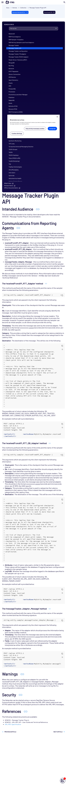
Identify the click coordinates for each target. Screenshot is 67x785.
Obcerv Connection (14, 74)
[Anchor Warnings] (22, 674)
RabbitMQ (11, 100)
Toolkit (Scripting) (14, 161)
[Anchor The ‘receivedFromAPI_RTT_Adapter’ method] (46, 283)
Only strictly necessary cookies (35, 128)
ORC (10, 86)
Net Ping (11, 65)
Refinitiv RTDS (13, 106)
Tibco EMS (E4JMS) (14, 158)
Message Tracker (14, 45)
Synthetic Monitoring (15, 141)
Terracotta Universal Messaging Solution (21, 146)
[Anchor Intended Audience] (37, 209)
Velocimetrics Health (15, 178)
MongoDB (11, 63)
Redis (10, 103)
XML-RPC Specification (13, 724)
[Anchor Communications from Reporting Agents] (18, 228)
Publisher (11, 97)
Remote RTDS (13, 109)
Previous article (10, 732)
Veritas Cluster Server (15, 181)
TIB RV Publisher (14, 155)
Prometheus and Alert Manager (18, 94)
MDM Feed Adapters (15, 36)
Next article (58, 732)
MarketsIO (12, 34)
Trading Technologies (15, 167)
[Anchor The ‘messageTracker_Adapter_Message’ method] (49, 608)
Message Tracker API (15, 48)
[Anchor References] (25, 711)
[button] (62, 780)
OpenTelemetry (13, 80)
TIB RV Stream (13, 149)
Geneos (14, 7)
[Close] (57, 117)
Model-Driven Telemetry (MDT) (18, 60)
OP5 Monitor (12, 77)
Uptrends (11, 175)
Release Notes (8, 185)
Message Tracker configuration (18, 51)
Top (10, 164)
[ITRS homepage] (7, 2)
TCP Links (12, 143)
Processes (12, 91)
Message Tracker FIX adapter (17, 54)
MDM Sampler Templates (16, 39)
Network (11, 68)
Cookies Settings (17, 133)
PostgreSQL (12, 89)
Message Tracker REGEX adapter (19, 57)
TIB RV (11, 152)
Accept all (52, 128)
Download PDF (48, 12)
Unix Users (12, 172)
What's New (7, 183)
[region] (33, 126)
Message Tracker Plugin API (37, 7)
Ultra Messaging (13, 170)
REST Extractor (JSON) (15, 112)
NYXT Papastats (13, 71)
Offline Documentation (11, 188)
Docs (7, 7)
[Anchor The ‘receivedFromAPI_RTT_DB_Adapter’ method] (49, 443)
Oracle (11, 83)
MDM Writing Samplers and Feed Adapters (21, 42)
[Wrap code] (62, 349)
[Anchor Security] (20, 694)
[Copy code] (62, 295)
